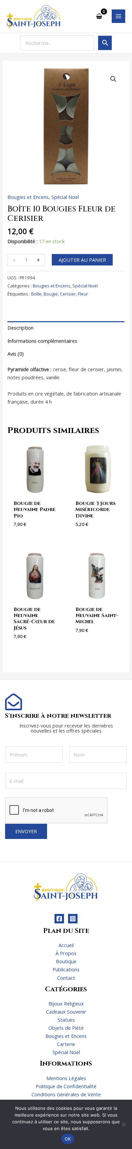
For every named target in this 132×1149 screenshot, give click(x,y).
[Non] (123, 1124)
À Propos (66, 953)
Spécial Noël (65, 197)
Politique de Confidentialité (66, 1086)
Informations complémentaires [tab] (42, 340)
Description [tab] (20, 327)
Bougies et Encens (28, 197)
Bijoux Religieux (66, 1003)
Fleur (83, 294)
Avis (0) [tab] (15, 353)
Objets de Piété (66, 1027)
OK (68, 1139)
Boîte (36, 294)
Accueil (66, 945)
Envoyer (26, 831)
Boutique (66, 961)
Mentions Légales (66, 1078)
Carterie (66, 1044)
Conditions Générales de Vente (66, 1094)
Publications (66, 969)
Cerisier (68, 294)
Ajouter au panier (82, 259)
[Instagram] (73, 918)
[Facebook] (59, 918)
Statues (66, 1019)
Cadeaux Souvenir (66, 1011)
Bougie (51, 294)
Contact (66, 977)
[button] (113, 79)
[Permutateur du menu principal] (118, 16)
